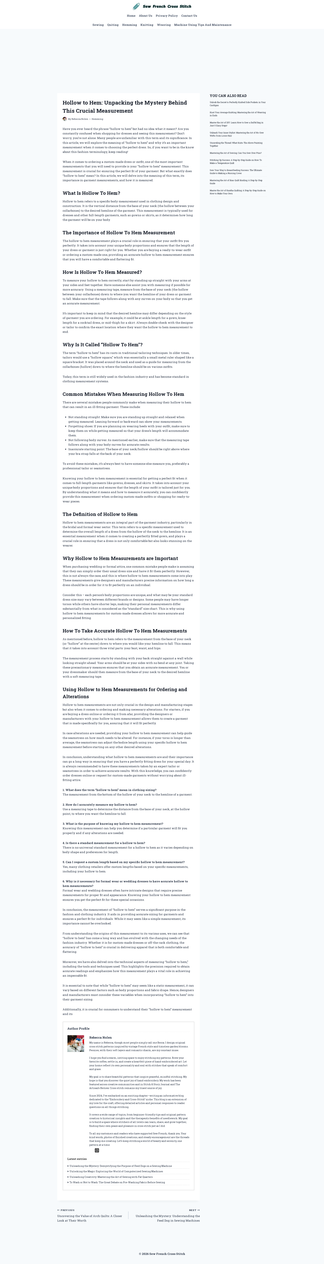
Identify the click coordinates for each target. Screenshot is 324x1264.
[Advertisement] (162, 54)
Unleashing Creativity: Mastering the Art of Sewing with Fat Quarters (111, 1177)
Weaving (164, 25)
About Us (145, 16)
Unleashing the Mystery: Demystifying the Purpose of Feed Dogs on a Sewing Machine (121, 1166)
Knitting (146, 25)
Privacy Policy (167, 16)
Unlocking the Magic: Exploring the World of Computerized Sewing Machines (116, 1171)
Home (131, 16)
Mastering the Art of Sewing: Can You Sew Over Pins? (236, 153)
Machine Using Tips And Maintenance (203, 25)
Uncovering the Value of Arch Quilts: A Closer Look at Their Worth (89, 1215)
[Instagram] (97, 1150)
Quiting (113, 25)
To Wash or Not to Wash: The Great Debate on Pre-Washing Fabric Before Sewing (117, 1182)
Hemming (129, 25)
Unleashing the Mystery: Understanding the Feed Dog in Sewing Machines (168, 1215)
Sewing (98, 25)
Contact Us (189, 16)
